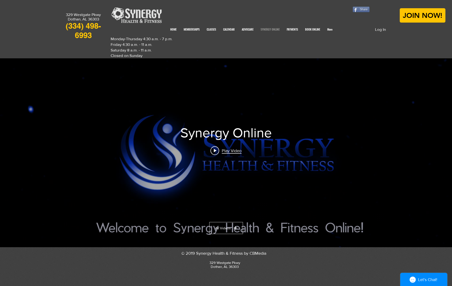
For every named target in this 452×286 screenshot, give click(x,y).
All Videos (223, 228)
